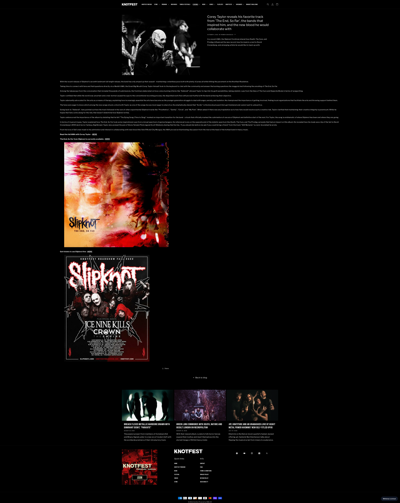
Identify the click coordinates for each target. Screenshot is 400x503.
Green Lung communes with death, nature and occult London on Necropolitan (199, 426)
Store (176, 482)
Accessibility (204, 482)
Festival (176, 474)
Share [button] (167, 368)
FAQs (201, 467)
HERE (94, 134)
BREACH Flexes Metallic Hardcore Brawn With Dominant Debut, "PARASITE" (147, 426)
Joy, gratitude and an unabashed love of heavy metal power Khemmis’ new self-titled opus (252, 426)
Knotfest (196, 502)
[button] (157, 4)
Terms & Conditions (206, 471)
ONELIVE (209, 502)
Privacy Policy (204, 474)
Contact (202, 463)
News (175, 471)
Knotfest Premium (179, 467)
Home (175, 463)
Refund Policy (204, 478)
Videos (176, 478)
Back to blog (201, 377)
